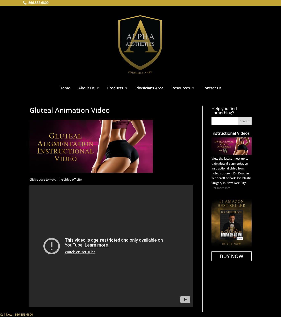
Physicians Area (149, 87)
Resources (181, 87)
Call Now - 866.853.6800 (16, 314)
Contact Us (212, 87)
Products (115, 87)
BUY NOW (231, 256)
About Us (86, 87)
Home (64, 87)
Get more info (220, 188)
